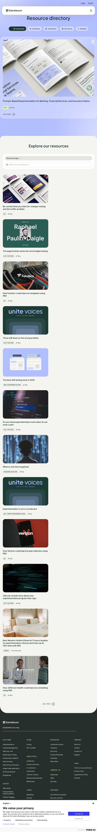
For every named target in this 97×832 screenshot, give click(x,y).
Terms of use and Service (83, 768)
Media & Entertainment (34, 778)
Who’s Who (54, 761)
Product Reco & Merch (10, 758)
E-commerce (31, 768)
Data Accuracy (8, 761)
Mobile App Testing (10, 755)
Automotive (31, 771)
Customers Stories (56, 744)
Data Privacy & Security (11, 765)
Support (77, 755)
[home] (14, 10)
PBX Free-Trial (8, 751)
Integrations (7, 775)
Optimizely (54, 775)
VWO (52, 778)
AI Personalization (9, 772)
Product (29, 798)
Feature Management (10, 748)
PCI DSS (77, 778)
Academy (53, 748)
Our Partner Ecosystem (58, 795)
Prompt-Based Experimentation (8, 793)
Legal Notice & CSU (81, 775)
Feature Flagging (9, 797)
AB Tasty (53, 781)
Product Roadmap (56, 755)
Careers (77, 748)
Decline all (79, 819)
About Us (77, 744)
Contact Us (78, 751)
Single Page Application (11, 768)
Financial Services (33, 764)
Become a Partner (56, 798)
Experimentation (8, 744)
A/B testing (6, 788)
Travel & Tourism (32, 775)
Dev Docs (53, 751)
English (6, 803)
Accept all (79, 814)
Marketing (30, 795)
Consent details (9, 824)
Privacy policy (24, 824)
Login (83, 3)
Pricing (29, 744)
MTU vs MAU (31, 748)
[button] (91, 2)
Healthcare (30, 761)
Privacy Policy (79, 771)
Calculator (53, 758)
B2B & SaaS (31, 781)
